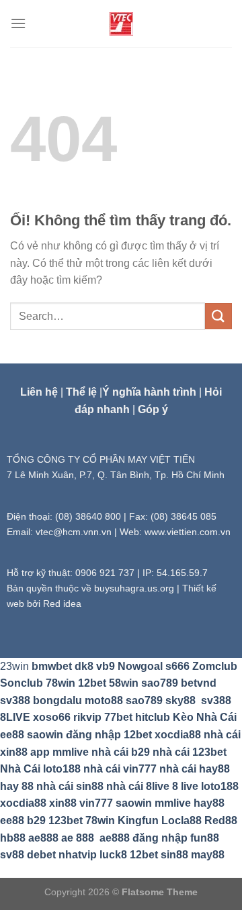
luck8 (113, 854)
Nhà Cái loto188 (40, 769)
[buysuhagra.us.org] (121, 24)
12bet (92, 683)
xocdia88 (178, 734)
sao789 (159, 683)
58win (123, 683)
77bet (118, 717)
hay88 (209, 803)
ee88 (12, 734)
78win (60, 683)
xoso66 (52, 717)
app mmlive (59, 752)
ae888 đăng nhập (143, 838)
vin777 (96, 803)
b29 (36, 820)
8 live (185, 786)
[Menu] (18, 23)
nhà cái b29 (120, 752)
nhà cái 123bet (190, 752)
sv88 (12, 854)
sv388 (15, 700)
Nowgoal (140, 666)
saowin (45, 734)
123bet (65, 820)
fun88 (204, 838)
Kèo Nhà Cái (205, 717)
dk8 (84, 666)
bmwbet (52, 666)
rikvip (87, 717)
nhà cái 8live (137, 786)
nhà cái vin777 (120, 769)
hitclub (152, 717)
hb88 (13, 838)
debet (41, 854)
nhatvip (77, 854)
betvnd (198, 683)
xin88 (63, 803)
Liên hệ (39, 392)
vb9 (105, 666)
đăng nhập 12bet (109, 734)
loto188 (220, 786)
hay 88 (17, 786)
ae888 (43, 838)
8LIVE (15, 717)
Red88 (220, 820)
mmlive (173, 803)
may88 (208, 854)
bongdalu (57, 700)
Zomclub (214, 666)
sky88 (180, 700)
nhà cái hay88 (194, 769)
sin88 (174, 854)
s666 (177, 666)
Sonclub (21, 683)
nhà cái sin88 (70, 786)
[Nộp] (218, 316)
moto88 (104, 700)
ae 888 (77, 838)
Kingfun (138, 820)
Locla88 (181, 820)
